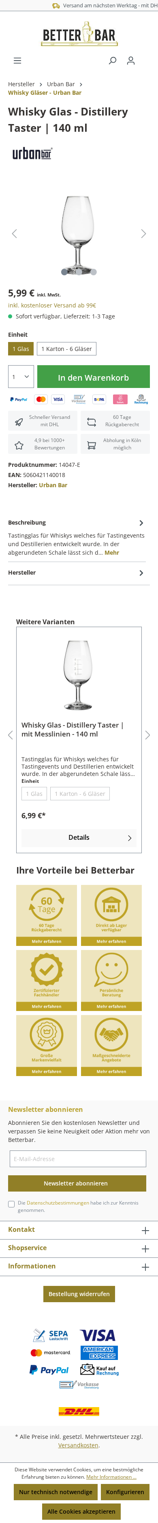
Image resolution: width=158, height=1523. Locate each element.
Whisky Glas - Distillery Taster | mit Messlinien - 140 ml (72, 730)
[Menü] (17, 60)
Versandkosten (78, 1445)
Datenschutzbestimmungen (58, 1202)
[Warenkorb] (145, 58)
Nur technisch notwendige (55, 1492)
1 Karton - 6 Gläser (66, 349)
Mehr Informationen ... (111, 1476)
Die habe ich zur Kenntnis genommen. (78, 1206)
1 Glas (21, 349)
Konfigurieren (125, 1492)
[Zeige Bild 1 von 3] (64, 272)
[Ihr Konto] (131, 60)
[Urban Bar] (32, 153)
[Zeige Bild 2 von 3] (79, 272)
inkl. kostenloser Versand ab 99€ (52, 305)
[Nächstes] (144, 233)
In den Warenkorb (93, 377)
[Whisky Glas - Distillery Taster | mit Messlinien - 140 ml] (79, 674)
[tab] (77, 537)
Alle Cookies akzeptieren (81, 1511)
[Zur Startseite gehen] (79, 33)
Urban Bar (53, 485)
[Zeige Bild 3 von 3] (93, 272)
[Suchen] (112, 60)
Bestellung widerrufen (79, 1294)
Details (79, 837)
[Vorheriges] (14, 233)
